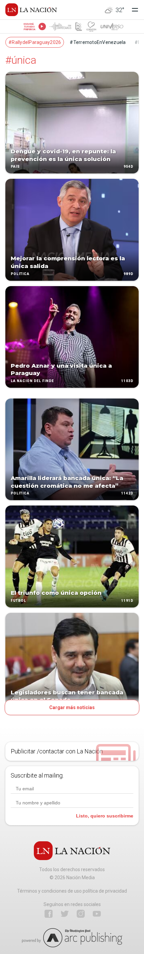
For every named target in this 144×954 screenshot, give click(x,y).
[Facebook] (48, 913)
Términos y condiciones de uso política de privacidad (72, 891)
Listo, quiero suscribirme (104, 815)
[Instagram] (80, 913)
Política (20, 274)
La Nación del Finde (32, 381)
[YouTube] (96, 913)
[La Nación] (31, 9)
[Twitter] (64, 913)
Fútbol (18, 600)
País (15, 167)
